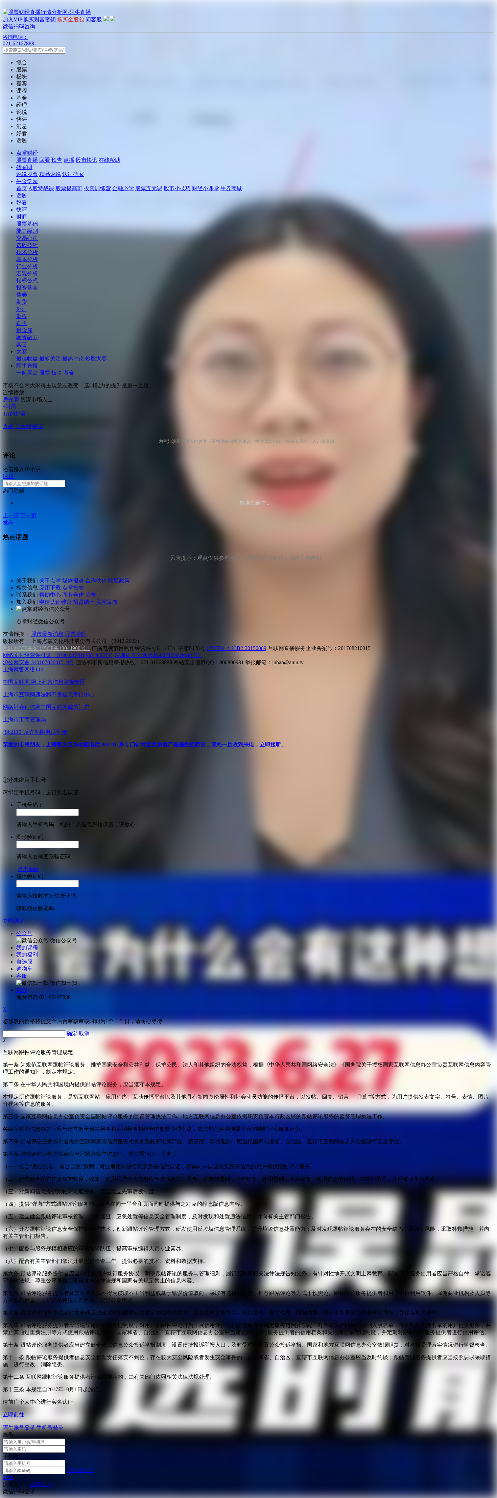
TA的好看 (14, 414)
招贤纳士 (84, 602)
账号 (8, 1435)
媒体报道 (73, 580)
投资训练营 (97, 188)
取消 (84, 1034)
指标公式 (27, 280)
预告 (56, 160)
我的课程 (27, 947)
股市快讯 (86, 160)
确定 (72, 1034)
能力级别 (27, 231)
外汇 (21, 309)
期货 (21, 302)
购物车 (24, 969)
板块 (56, 373)
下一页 (28, 515)
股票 (44, 373)
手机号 (11, 1456)
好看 (21, 202)
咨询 (21, 990)
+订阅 (10, 406)
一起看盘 (27, 373)
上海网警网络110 (23, 669)
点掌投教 (73, 588)
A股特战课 (41, 188)
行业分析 (27, 266)
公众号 (24, 933)
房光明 (11, 399)
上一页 (11, 515)
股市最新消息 (47, 634)
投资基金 (27, 288)
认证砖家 (73, 174)
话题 (21, 195)
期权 (21, 316)
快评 (21, 210)
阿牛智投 (27, 366)
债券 (21, 295)
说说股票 (27, 174)
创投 (21, 323)
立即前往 (13, 1414)
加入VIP (12, 19)
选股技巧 (27, 245)
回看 (44, 160)
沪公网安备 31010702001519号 (38, 662)
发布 (8, 522)
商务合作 (73, 595)
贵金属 (24, 330)
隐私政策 (119, 580)
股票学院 (76, 634)
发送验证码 (80, 1470)
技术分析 (27, 252)
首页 (21, 188)
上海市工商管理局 (24, 719)
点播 (69, 160)
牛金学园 (27, 181)
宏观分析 (27, 273)
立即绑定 (13, 921)
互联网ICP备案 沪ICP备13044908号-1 (46, 648)
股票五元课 (148, 188)
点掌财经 (27, 153)
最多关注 (50, 358)
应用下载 (50, 588)
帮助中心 (50, 595)
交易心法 (27, 238)
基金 (69, 373)
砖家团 (24, 167)
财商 (21, 217)
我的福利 (27, 954)
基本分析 (27, 259)
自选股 (24, 962)
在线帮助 (109, 160)
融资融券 (27, 337)
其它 (21, 344)
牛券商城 (231, 188)
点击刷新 (28, 869)
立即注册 (40, 1484)
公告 (90, 595)
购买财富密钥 (39, 19)
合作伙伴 (96, 580)
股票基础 (27, 224)
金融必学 (123, 188)
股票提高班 (68, 188)
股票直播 (27, 160)
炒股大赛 (96, 358)
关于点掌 (50, 580)
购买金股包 (70, 19)
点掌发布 (107, 602)
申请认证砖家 (55, 602)
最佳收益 (27, 358)
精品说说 (50, 174)
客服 (21, 976)
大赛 (21, 351)
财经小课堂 (205, 188)
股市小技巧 (177, 188)
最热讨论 (73, 358)
